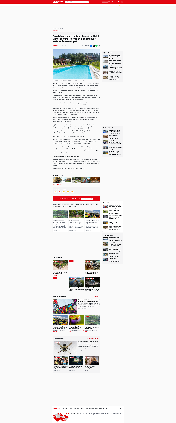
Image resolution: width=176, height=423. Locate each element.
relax (96, 204)
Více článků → (97, 296)
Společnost (60, 28)
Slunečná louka (56, 206)
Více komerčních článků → (93, 338)
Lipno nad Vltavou (80, 204)
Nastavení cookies (90, 408)
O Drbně (70, 408)
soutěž (63, 206)
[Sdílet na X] (94, 46)
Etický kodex (76, 408)
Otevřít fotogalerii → (58, 184)
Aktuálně (55, 28)
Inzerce (105, 408)
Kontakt (82, 408)
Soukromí (65, 408)
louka (87, 204)
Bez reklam (105, 1)
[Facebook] (116, 1)
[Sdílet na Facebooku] (91, 46)
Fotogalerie (56, 175)
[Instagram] (118, 1)
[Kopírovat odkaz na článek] (99, 46)
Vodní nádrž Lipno (72, 206)
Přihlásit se (113, 1)
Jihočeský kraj (65, 204)
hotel (59, 204)
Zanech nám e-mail (87, 198)
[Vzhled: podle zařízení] (122, 2)
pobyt (92, 204)
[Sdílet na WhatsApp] (96, 46)
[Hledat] (88, 2)
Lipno (72, 204)
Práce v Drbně (98, 408)
